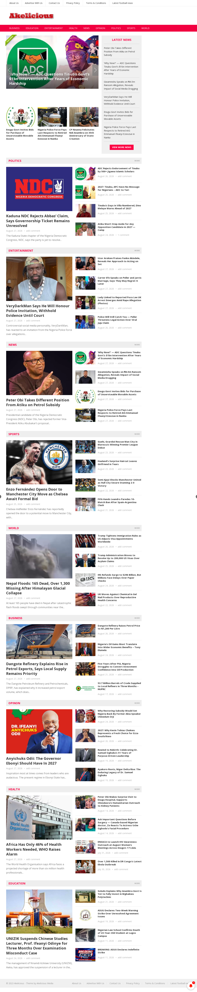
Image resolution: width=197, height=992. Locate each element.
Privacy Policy (73, 3)
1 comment (123, 234)
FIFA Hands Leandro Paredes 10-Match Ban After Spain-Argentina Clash (117, 502)
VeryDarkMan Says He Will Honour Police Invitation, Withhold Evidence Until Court (119, 100)
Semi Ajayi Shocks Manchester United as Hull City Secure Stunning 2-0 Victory (119, 482)
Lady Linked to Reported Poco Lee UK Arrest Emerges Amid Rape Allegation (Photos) (119, 300)
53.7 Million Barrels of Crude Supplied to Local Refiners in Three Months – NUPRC (119, 686)
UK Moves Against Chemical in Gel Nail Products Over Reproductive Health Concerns (117, 597)
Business (14, 28)
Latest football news (122, 3)
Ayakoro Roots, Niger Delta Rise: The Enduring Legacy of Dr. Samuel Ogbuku (119, 772)
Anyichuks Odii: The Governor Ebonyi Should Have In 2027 (33, 761)
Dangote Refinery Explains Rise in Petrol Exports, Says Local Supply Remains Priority (37, 668)
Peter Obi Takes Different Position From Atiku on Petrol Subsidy (119, 51)
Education (32, 28)
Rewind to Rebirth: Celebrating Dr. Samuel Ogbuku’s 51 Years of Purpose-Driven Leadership (118, 752)
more (137, 160)
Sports (131, 28)
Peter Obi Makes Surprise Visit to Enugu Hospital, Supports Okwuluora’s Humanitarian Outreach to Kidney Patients (119, 801)
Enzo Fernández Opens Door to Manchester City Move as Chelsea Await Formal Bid (37, 494)
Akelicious (19, 983)
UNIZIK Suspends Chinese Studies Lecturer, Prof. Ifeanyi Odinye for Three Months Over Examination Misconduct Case (37, 945)
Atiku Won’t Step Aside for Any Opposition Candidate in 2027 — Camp (116, 226)
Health (73, 28)
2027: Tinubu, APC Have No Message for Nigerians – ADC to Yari (118, 188)
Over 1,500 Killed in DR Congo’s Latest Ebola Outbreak (120, 863)
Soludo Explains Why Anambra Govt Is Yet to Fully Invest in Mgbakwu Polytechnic (120, 893)
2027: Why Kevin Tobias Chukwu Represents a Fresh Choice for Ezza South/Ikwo (118, 733)
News (86, 28)
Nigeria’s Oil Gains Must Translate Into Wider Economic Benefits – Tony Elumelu (119, 647)
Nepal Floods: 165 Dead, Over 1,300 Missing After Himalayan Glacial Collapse (38, 588)
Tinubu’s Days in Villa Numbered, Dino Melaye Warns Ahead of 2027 (119, 207)
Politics (116, 28)
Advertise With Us (33, 3)
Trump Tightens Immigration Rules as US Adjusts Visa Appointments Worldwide (119, 538)
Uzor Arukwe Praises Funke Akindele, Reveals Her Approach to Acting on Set (119, 261)
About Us (14, 3)
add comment (33, 230)
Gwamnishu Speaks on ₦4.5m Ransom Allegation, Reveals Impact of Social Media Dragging (48, 95)
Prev (9, 70)
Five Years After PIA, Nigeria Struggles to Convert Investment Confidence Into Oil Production (117, 666)
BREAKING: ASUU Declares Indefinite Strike (118, 951)
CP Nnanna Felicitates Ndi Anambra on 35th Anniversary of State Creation (81, 134)
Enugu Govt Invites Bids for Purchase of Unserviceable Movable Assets (20, 134)
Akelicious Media (45, 983)
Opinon (14, 703)
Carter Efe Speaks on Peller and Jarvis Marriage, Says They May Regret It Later (119, 280)
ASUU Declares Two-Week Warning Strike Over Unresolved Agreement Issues (118, 913)
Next (95, 70)
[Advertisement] (135, 15)
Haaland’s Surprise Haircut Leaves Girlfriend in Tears (117, 462)
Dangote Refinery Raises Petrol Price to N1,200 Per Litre (119, 627)
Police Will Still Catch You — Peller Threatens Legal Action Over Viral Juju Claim (117, 319)
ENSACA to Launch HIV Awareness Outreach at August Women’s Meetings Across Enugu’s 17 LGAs (117, 844)
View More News (121, 147)
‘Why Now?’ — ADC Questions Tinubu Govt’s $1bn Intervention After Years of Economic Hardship (119, 355)
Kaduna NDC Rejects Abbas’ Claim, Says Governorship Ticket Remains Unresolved (38, 220)
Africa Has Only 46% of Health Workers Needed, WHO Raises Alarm (34, 849)
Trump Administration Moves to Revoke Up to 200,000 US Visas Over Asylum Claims (119, 558)
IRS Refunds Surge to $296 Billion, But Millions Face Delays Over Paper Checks (119, 577)
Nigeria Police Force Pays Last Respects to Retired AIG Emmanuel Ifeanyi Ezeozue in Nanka (52, 134)
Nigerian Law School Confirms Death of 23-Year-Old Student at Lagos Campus (119, 932)
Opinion (100, 28)
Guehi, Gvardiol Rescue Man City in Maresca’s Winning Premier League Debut (118, 444)
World (145, 28)
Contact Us (54, 3)
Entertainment (53, 28)
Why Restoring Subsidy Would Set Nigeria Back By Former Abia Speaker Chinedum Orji (119, 713)
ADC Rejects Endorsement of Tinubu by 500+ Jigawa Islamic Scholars (118, 170)
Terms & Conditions (96, 3)
